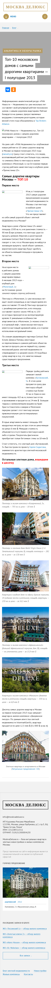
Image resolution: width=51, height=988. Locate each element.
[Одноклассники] (13, 89)
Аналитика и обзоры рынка (22, 50)
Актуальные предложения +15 (25, 769)
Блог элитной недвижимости (16, 970)
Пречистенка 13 (34, 210)
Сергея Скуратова (37, 447)
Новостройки (40, 970)
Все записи (25, 955)
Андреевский (10, 902)
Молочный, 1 (9, 286)
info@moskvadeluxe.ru (13, 816)
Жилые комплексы (11, 974)
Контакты (28, 974)
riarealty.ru (7, 154)
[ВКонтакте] (7, 89)
